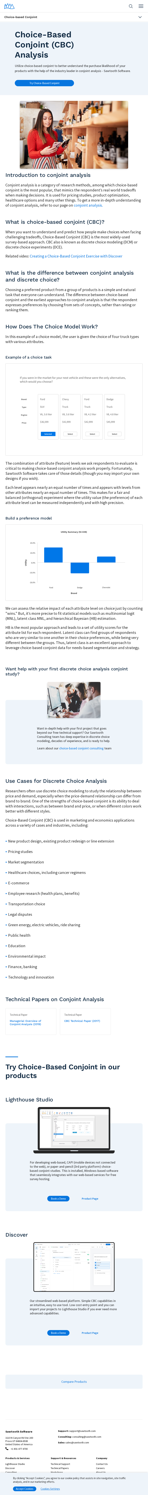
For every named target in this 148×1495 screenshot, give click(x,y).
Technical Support (60, 1464)
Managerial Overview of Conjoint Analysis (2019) (25, 1022)
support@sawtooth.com (82, 1431)
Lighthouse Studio (15, 1464)
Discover (10, 1468)
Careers (100, 1468)
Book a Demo (58, 1198)
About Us (101, 1472)
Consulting (11, 1472)
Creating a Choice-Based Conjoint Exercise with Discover (76, 256)
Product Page (90, 1198)
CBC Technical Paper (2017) (82, 1021)
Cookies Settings (50, 1488)
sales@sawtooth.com (77, 1442)
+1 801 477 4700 (19, 1448)
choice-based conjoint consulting (81, 748)
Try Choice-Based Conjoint (44, 83)
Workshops (57, 1472)
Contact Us (102, 1464)
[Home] (9, 6)
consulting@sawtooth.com (86, 1436)
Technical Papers (60, 1468)
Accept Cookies (24, 1488)
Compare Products (74, 1381)
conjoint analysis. (88, 205)
